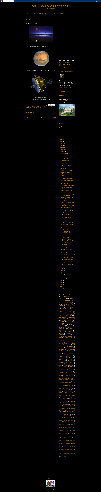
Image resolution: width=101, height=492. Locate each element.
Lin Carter (62, 424)
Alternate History (61, 430)
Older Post (54, 117)
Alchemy (61, 418)
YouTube (62, 298)
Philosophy (71, 446)
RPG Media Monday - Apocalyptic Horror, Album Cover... (67, 174)
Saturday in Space (36, 96)
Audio (66, 418)
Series (74, 450)
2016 (61, 143)
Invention (67, 411)
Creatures (69, 333)
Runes (72, 414)
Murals (71, 412)
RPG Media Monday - (69, 449)
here (36, 23)
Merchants (66, 412)
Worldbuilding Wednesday (67, 317)
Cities (72, 372)
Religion (60, 347)
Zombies (60, 402)
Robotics (73, 368)
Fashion (67, 368)
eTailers (33, 13)
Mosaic (65, 444)
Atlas (59, 431)
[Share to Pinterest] (54, 105)
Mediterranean (67, 395)
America (67, 397)
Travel (67, 417)
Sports (64, 452)
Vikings (66, 337)
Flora (65, 346)
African (71, 378)
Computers (71, 433)
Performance (65, 446)
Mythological (64, 343)
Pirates (60, 386)
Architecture (72, 328)
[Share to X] (51, 105)
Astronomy (63, 350)
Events (65, 365)
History (72, 298)
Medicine (60, 342)
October (63, 151)
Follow (53, 13)
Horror (60, 352)
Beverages (61, 368)
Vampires (66, 389)
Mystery (61, 333)
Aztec (68, 431)
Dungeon (67, 385)
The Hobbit (62, 417)
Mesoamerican (67, 376)
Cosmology (66, 420)
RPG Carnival (66, 414)
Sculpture (60, 415)
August (63, 155)
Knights (64, 423)
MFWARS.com (62, 67)
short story (73, 417)
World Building (66, 308)
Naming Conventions (64, 356)
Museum (68, 399)
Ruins (70, 357)
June (62, 268)
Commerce (61, 373)
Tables (66, 401)
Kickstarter (71, 394)
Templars (67, 453)
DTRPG (61, 125)
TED (64, 453)
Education (61, 362)
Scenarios (69, 450)
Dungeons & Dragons (68, 379)
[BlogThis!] (50, 105)
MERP (72, 411)
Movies (60, 327)
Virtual (74, 427)
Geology (63, 340)
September (63, 153)
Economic (61, 381)
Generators (70, 353)
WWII (64, 456)
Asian (65, 353)
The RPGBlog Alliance (50, 488)
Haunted (68, 410)
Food (67, 339)
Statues (71, 386)
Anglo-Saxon (70, 382)
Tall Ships (66, 427)
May (62, 270)
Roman (69, 331)
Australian (63, 431)
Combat (70, 360)
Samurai (64, 450)
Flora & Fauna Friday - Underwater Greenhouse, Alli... (67, 233)
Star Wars (73, 415)
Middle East (68, 443)
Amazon (71, 402)
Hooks (60, 440)
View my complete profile (65, 87)
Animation (61, 383)
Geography (61, 359)
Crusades (60, 434)
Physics (60, 447)
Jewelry (60, 375)
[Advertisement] (67, 36)
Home (28, 13)
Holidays (63, 371)
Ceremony (60, 433)
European (73, 339)
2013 (61, 282)
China (74, 418)
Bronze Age (71, 383)
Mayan (60, 412)
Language (70, 336)
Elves (65, 436)
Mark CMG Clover (64, 80)
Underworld (67, 344)
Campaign (67, 404)
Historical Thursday (67, 315)
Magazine (67, 424)
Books (62, 336)
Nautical (72, 424)
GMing (66, 392)
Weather (70, 350)
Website (61, 334)
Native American (71, 444)
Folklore (71, 365)
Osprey (60, 446)
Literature (70, 326)
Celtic (72, 375)
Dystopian (60, 436)
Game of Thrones (68, 437)
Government (72, 408)
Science (69, 305)
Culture (60, 331)
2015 (61, 145)
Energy (68, 436)
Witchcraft (71, 401)
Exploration (33, 106)
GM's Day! (47, 13)
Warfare (68, 349)
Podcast (73, 399)
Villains (61, 456)
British (67, 372)
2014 (61, 280)
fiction (73, 349)
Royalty (70, 371)
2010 (61, 288)
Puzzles (61, 449)
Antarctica (72, 430)
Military (73, 395)
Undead (60, 389)
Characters (61, 385)
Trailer (67, 388)
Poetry (60, 378)
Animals (61, 305)
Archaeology (71, 307)
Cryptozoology (70, 373)
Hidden (69, 421)
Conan (66, 398)
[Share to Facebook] (52, 105)
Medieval (67, 300)
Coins (60, 365)
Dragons (60, 379)
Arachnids (61, 404)
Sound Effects (66, 386)
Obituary (60, 414)
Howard (71, 392)
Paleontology (61, 349)
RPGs (60, 353)
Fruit (59, 437)
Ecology (60, 407)
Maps (70, 324)
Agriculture (66, 375)
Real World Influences (67, 295)
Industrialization (72, 440)
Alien (66, 402)
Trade (70, 427)
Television (61, 363)
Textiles (72, 453)
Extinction (65, 407)
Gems (74, 437)
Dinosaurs (68, 369)
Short (61, 452)
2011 (61, 286)
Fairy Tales (67, 381)
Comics (61, 420)
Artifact (71, 355)
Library (72, 385)
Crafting (60, 376)
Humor (73, 334)
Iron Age (60, 423)
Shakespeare (66, 415)
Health (60, 399)
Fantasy (63, 328)
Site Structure (60, 13)
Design (71, 405)
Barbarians (72, 431)
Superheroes (61, 427)
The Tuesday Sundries (68, 314)
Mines (73, 443)
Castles (60, 337)
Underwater (62, 326)
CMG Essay (69, 363)
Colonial (65, 433)
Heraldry (62, 411)
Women (62, 369)
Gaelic (63, 437)
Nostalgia (71, 346)
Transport (38, 107)
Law (59, 366)
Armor (65, 355)
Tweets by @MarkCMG (64, 133)
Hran (63, 440)
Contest (65, 405)
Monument (60, 444)
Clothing (65, 391)
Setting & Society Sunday (67, 313)
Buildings (69, 418)
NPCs (72, 376)
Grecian (70, 359)
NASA (67, 327)
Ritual (65, 382)
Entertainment (71, 420)
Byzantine (73, 397)
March (62, 274)
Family (72, 436)
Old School (66, 352)
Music (60, 355)
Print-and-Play (40, 13)
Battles (65, 383)
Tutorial (71, 388)
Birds (72, 352)
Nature (61, 302)
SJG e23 (61, 127)
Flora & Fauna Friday (65, 310)
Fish (66, 362)
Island (65, 394)
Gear (74, 369)
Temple (65, 378)
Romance (60, 450)
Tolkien (66, 342)
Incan (73, 421)
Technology (32, 107)
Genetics (64, 421)
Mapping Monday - (62, 443)
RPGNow (61, 123)
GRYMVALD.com (46, 96)
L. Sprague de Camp (71, 423)
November (63, 149)
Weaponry (61, 339)
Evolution (60, 421)
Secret (61, 401)
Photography (40, 106)
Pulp (74, 447)
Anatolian (67, 430)
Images (67, 440)
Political (64, 447)
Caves (61, 398)
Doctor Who (71, 434)
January (63, 278)
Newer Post (28, 117)
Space (27, 107)
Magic (71, 362)
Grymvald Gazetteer (50, 6)
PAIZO (60, 126)
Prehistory (61, 321)
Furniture (62, 408)
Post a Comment (29, 115)
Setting (66, 304)
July (62, 157)
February (63, 276)
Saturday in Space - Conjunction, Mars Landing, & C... (68, 254)
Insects (70, 340)
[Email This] (48, 105)
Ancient (72, 302)
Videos (66, 296)
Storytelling (61, 360)
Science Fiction (66, 330)
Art (74, 318)
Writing (71, 366)
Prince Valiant (69, 447)
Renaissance (61, 357)
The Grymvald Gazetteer (64, 65)
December (63, 147)
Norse (65, 366)
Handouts (62, 410)
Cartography (69, 323)
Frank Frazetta (72, 407)
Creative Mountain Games (64, 64)
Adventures (69, 347)
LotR (64, 399)
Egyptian (73, 342)
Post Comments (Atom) (37, 119)
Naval (71, 337)
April (62, 272)
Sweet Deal (61, 388)
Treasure (68, 334)
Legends (60, 395)
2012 (61, 284)
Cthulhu (71, 398)
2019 (61, 141)
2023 (61, 139)
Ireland (60, 394)
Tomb (73, 327)
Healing (73, 410)
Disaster (65, 434)
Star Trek (69, 452)
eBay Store (61, 122)
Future (67, 408)
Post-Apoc (62, 397)
